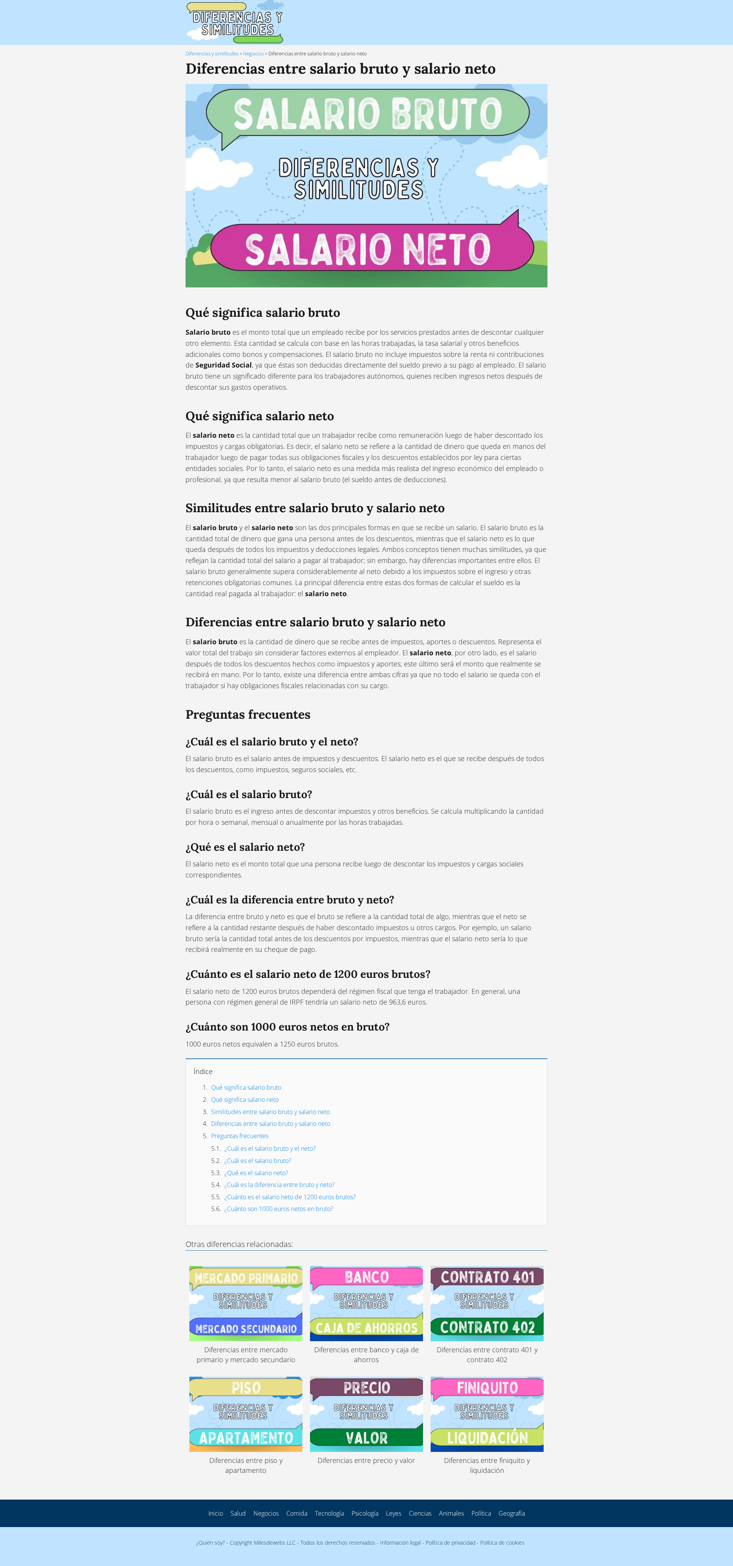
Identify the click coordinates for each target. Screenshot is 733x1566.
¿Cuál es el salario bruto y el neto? (270, 1148)
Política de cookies (502, 1542)
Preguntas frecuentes (239, 1136)
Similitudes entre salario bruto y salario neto (270, 1112)
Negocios (266, 1513)
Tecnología (329, 1513)
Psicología (365, 1513)
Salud (238, 1513)
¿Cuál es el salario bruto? (257, 1160)
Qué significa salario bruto (246, 1087)
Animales (451, 1513)
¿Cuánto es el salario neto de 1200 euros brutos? (290, 1197)
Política (481, 1513)
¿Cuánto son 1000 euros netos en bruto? (278, 1209)
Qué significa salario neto (245, 1099)
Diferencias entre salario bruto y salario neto (270, 1123)
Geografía (512, 1513)
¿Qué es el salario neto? (256, 1173)
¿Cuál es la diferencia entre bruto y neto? (279, 1185)
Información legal (400, 1542)
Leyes (393, 1513)
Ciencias (420, 1513)
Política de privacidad (450, 1542)
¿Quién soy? (210, 1542)
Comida (296, 1513)
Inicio (215, 1513)
